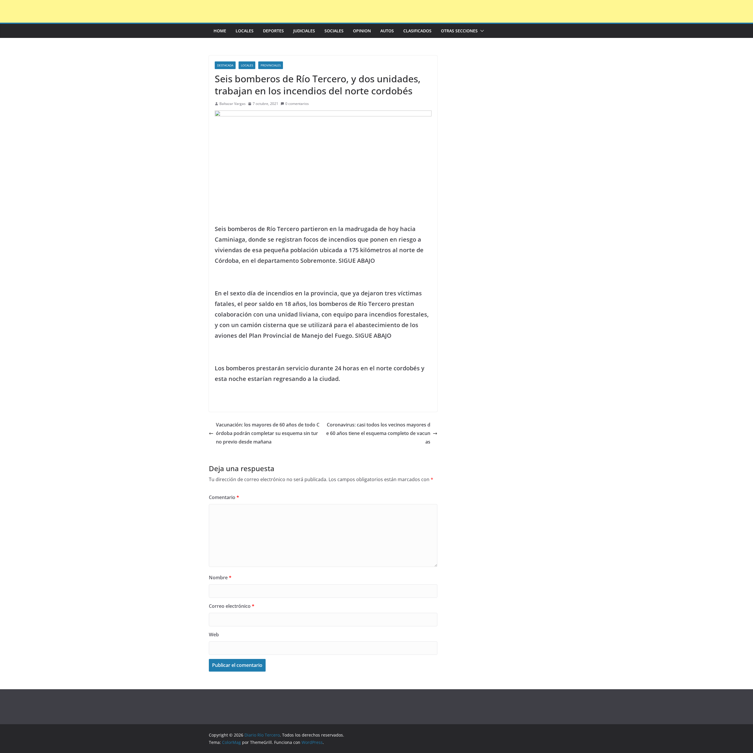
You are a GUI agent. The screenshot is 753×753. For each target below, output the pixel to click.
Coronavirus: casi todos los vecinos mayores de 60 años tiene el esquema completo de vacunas (378, 433)
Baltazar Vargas (232, 103)
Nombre (220, 577)
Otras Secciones (459, 31)
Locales (245, 31)
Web (214, 634)
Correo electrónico (231, 606)
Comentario (224, 497)
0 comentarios (297, 103)
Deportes (273, 31)
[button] (481, 31)
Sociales (334, 31)
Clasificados (417, 31)
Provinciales (271, 65)
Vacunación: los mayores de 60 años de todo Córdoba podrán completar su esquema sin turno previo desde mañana (267, 433)
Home (220, 31)
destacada (225, 65)
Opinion (362, 31)
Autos (387, 31)
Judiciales (304, 31)
